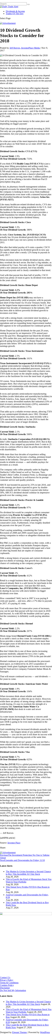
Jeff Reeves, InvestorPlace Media (25, 48)
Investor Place (14, 843)
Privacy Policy (6, 980)
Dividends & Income (15, 11)
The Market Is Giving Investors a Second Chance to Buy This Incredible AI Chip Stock (28, 872)
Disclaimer (5, 988)
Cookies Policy (7, 985)
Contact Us (5, 977)
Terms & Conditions (9, 982)
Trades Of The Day (15, 13)
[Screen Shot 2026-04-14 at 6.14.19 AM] (26, 914)
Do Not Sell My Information (13, 990)
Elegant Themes (19, 1032)
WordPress (45, 1032)
